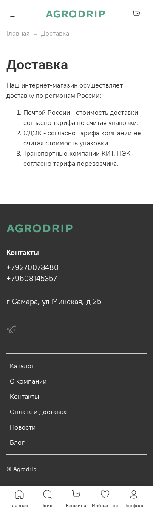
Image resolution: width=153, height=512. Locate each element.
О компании (28, 381)
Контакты (24, 396)
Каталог (22, 365)
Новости (23, 427)
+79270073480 (32, 267)
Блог (17, 442)
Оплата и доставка (38, 411)
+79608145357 (31, 278)
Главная (18, 33)
